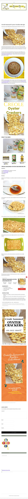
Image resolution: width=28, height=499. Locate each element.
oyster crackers (6, 171)
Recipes (14, 402)
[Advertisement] (14, 17)
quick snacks (4, 402)
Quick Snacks (11, 402)
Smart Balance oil (5, 170)
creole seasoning (5, 172)
